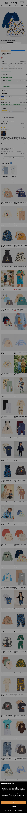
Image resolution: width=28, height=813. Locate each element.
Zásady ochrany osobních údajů (8, 796)
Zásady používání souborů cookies (16, 795)
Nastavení (13, 806)
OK (13, 802)
